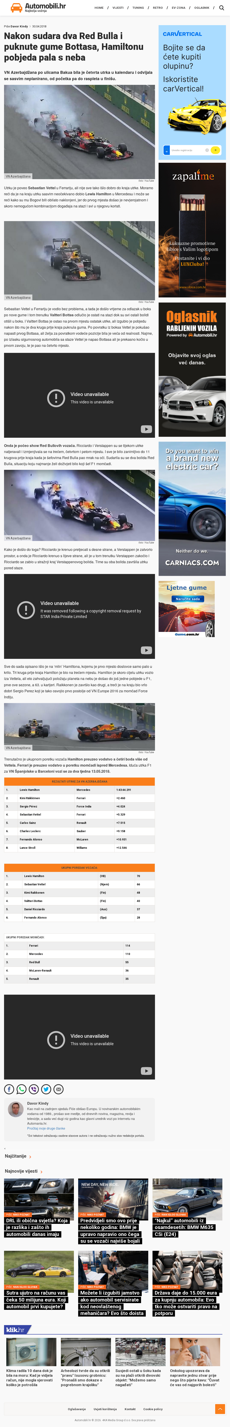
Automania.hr (36, 1123)
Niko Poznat (21, 1214)
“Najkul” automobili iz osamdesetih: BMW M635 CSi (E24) (184, 1227)
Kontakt (130, 1409)
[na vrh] (220, 1409)
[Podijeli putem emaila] (58, 1089)
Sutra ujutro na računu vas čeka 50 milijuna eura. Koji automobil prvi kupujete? (36, 1299)
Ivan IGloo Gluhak (173, 1214)
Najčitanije (15, 1156)
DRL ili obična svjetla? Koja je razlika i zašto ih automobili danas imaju (37, 1227)
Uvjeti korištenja (105, 1409)
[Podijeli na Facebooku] (9, 1089)
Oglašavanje (77, 1409)
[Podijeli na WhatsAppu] (21, 1089)
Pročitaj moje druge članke (46, 1128)
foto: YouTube (146, 181)
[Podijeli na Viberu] (34, 1089)
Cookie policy (153, 1409)
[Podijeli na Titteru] (46, 1089)
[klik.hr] (15, 1329)
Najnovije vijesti (21, 1171)
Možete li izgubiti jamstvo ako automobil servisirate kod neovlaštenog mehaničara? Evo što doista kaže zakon (112, 1306)
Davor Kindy (19, 26)
